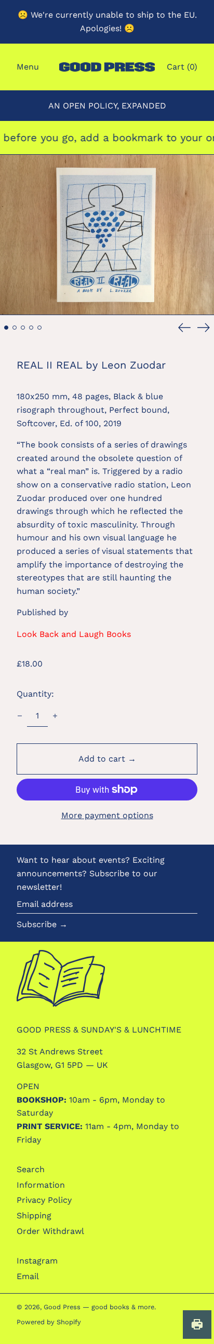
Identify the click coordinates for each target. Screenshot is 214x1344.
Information (41, 1185)
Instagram (37, 1261)
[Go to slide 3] (23, 327)
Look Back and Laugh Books (74, 634)
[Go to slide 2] (14, 327)
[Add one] (55, 716)
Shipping (34, 1215)
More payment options (107, 815)
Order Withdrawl (50, 1231)
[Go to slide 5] (39, 327)
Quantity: (35, 694)
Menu (28, 67)
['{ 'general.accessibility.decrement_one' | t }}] (19, 716)
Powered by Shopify (49, 1322)
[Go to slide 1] (6, 327)
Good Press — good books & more (99, 1307)
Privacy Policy (44, 1200)
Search (31, 1169)
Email (28, 1276)
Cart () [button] (182, 67)
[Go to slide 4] (31, 327)
